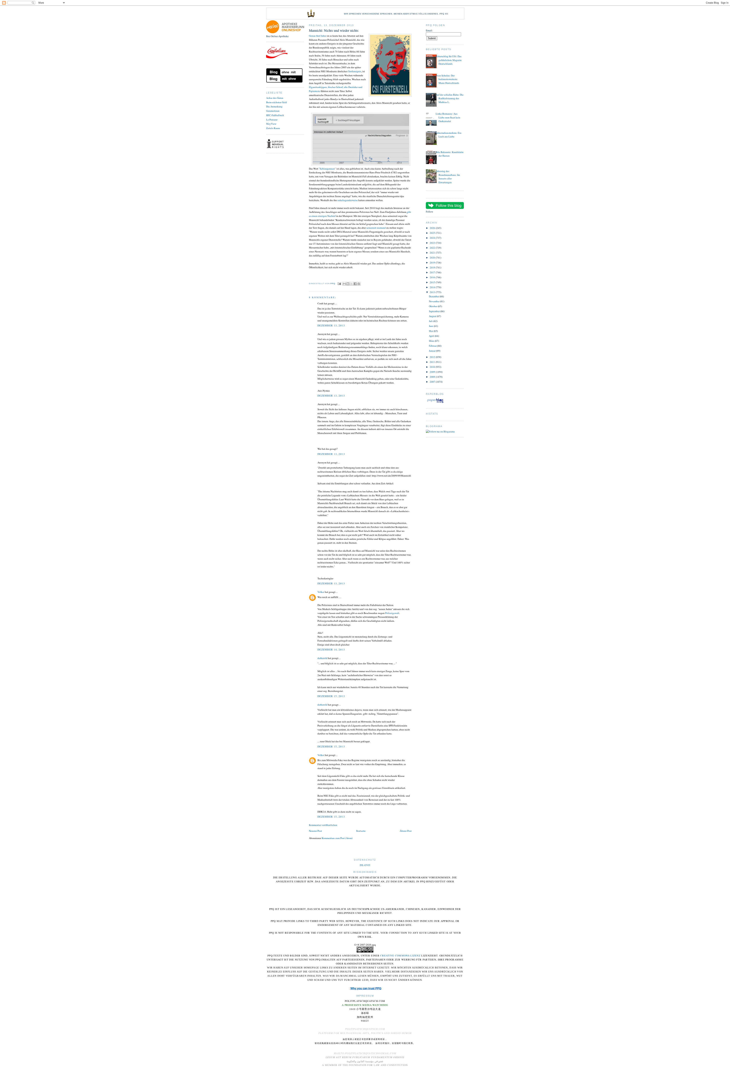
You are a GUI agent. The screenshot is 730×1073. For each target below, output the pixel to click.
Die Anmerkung (274, 106)
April (432, 336)
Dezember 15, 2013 (331, 696)
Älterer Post (406, 831)
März (432, 341)
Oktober (433, 306)
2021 (433, 252)
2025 (433, 233)
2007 (433, 381)
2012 (433, 357)
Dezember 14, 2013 (331, 649)
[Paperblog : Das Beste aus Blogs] (435, 402)
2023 (433, 242)
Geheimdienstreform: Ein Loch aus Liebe (448, 134)
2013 (433, 292)
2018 (433, 267)
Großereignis (354, 71)
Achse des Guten (274, 98)
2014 (433, 287)
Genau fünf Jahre (317, 35)
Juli (431, 321)
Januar (432, 350)
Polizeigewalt (392, 613)
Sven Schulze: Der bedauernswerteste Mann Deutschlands (447, 79)
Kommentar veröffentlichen (323, 825)
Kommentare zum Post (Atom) (337, 838)
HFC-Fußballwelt (275, 115)
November (434, 301)
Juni (431, 326)
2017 (433, 272)
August (433, 316)
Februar (433, 345)
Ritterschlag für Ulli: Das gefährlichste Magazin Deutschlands (449, 60)
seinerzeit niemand (376, 227)
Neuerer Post (315, 831)
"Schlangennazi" (327, 168)
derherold (322, 658)
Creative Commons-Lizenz (400, 955)
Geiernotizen (272, 111)
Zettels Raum (273, 128)
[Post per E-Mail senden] (339, 283)
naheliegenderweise (347, 200)
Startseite (361, 831)
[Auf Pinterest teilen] (359, 284)
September (434, 311)
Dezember (434, 296)
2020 (433, 257)
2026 (433, 228)
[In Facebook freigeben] (355, 284)
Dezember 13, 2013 (331, 325)
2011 (433, 362)
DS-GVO (365, 865)
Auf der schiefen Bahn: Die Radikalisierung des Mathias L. (449, 98)
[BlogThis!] (348, 284)
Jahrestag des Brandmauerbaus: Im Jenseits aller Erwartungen (448, 176)
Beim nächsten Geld (276, 102)
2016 (433, 277)
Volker (320, 592)
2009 (433, 372)
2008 (433, 376)
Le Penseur (271, 119)
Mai (431, 331)
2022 (433, 247)
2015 (433, 282)
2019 (433, 262)
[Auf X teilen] (351, 284)
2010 (433, 367)
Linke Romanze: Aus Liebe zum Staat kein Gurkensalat (448, 117)
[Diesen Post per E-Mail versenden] (344, 284)
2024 (433, 238)
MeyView (271, 123)
